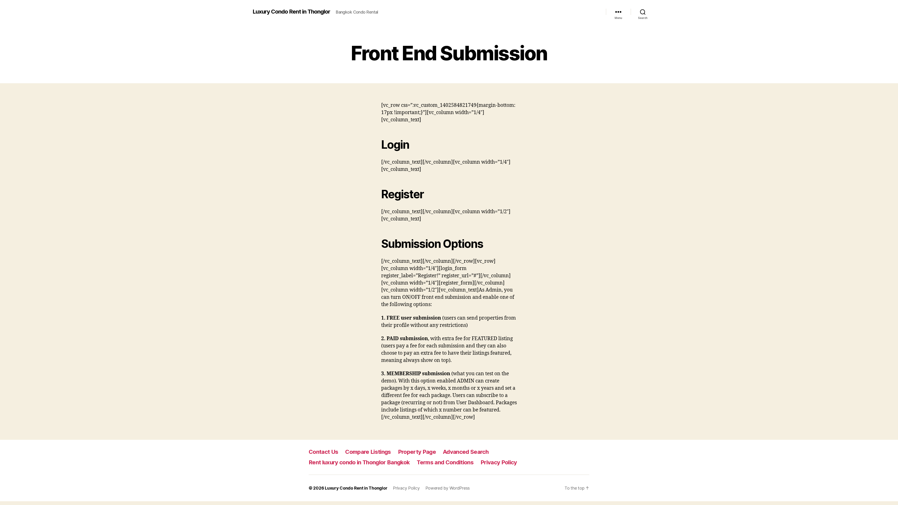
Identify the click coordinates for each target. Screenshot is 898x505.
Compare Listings (368, 451)
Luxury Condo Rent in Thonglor (291, 11)
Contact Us (323, 451)
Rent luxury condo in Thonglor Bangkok (359, 462)
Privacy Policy (499, 462)
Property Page (417, 451)
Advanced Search (466, 451)
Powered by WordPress (447, 488)
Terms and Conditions (445, 462)
